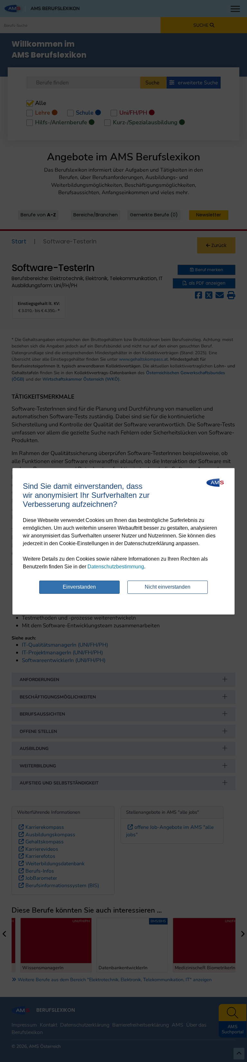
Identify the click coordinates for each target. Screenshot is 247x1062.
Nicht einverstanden (167, 587)
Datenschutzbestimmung (115, 566)
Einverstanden (79, 587)
